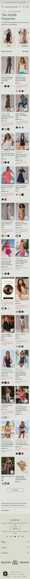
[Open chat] (5, 574)
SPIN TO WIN (8, 298)
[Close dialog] (27, 279)
